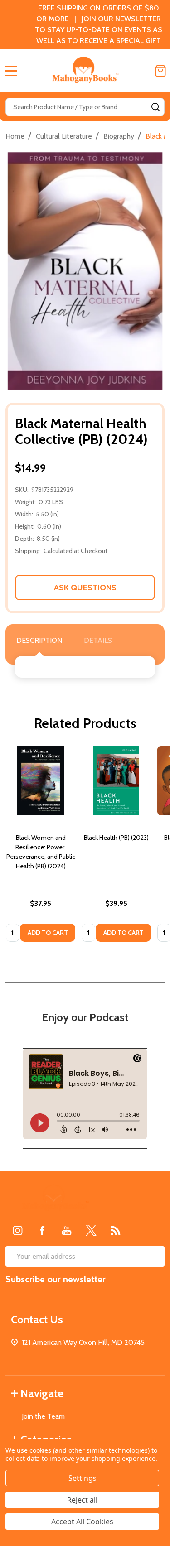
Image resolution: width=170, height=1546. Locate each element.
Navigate (41, 1393)
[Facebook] (42, 1230)
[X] (91, 1230)
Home (14, 136)
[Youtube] (66, 1230)
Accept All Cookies (82, 1522)
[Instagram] (17, 1230)
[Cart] (160, 70)
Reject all (82, 1500)
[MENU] (11, 71)
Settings (82, 1478)
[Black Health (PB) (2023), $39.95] (116, 780)
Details (98, 640)
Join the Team (43, 1416)
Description (39, 640)
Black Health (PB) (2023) (116, 837)
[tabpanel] (40, 847)
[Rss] (115, 1230)
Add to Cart (48, 933)
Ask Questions (85, 587)
